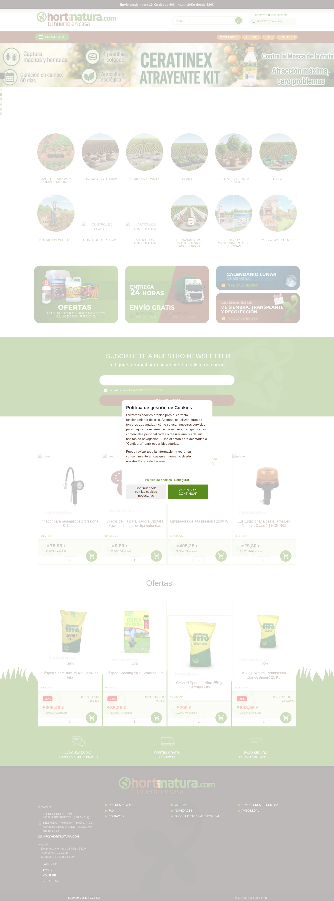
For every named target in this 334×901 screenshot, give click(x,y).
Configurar (181, 480)
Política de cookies (158, 480)
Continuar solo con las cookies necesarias (146, 491)
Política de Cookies (151, 461)
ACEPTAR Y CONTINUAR (188, 491)
